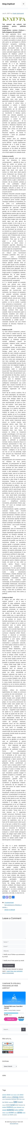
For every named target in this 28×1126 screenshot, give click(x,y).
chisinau (15, 1097)
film (18, 1099)
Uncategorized (9, 902)
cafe (18, 1094)
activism (4, 1094)
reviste (23, 1112)
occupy (14, 1107)
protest (11, 1112)
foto (3, 1102)
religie (19, 1112)
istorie (8, 1105)
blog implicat (8, 4)
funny (6, 1102)
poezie (4, 1110)
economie (8, 1099)
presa (7, 1112)
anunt (12, 1094)
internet (4, 1105)
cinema (21, 1097)
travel (11, 1114)
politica (21, 1110)
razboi (15, 1112)
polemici (10, 1109)
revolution (4, 1114)
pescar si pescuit (9, 909)
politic (16, 1110)
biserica (15, 1094)
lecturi (16, 1105)
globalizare (11, 1102)
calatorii (21, 1094)
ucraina (15, 1114)
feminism (13, 1099)
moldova (10, 1107)
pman (23, 1107)
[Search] (23, 1029)
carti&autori (9, 1097)
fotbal (23, 1099)
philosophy (19, 1107)
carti (4, 1097)
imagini (20, 1102)
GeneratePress (14, 1123)
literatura (21, 1105)
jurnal (12, 1105)
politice (4, 1112)
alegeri (8, 1094)
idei (15, 1101)
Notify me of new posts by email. (14, 960)
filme (20, 1099)
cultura (3, 1099)
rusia (8, 1114)
